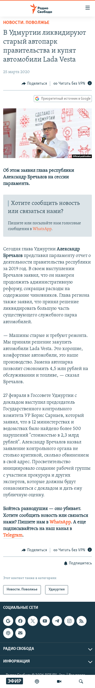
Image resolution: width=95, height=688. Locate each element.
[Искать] (81, 681)
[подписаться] (20, 633)
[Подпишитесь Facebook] (20, 621)
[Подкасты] (8, 633)
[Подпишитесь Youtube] (45, 621)
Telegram (12, 535)
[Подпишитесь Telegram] (57, 621)
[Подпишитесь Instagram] (69, 621)
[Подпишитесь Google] (8, 621)
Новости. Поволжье (26, 23)
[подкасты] (37, 681)
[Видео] (59, 681)
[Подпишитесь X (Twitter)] (33, 621)
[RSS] (82, 621)
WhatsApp (42, 229)
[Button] (34, 83)
